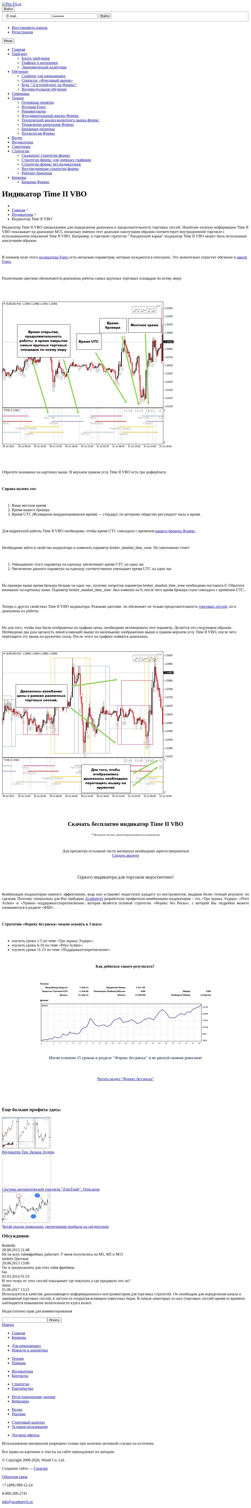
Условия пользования (30, 1427)
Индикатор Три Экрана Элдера (28, 1152)
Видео (17, 138)
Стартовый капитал (28, 1422)
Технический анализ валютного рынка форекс (60, 120)
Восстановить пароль (30, 28)
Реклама (18, 1414)
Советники (21, 146)
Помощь (19, 1363)
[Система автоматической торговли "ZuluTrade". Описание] (26, 1185)
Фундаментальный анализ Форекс (50, 116)
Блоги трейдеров (36, 58)
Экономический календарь (44, 67)
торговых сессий (213, 606)
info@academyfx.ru (17, 1502)
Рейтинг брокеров (37, 173)
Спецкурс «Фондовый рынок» (47, 80)
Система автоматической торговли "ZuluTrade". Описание (51, 1189)
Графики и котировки (40, 63)
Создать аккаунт (125, 855)
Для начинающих (26, 1346)
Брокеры (19, 177)
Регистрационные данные (33, 1397)
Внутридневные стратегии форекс (50, 169)
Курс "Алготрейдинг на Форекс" (49, 85)
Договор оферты (25, 1435)
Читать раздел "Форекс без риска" (125, 1079)
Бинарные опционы (38, 129)
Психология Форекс (38, 133)
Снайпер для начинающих (44, 76)
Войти (8, 9)
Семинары (20, 93)
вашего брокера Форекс (175, 531)
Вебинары (20, 1401)
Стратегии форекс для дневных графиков (56, 160)
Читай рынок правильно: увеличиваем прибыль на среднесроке (55, 1226)
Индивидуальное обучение (44, 89)
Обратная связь (14, 1477)
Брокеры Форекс (36, 182)
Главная (18, 49)
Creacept (41, 1468)
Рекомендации (34, 111)
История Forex (34, 107)
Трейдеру (19, 54)
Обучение (20, 71)
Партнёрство (22, 1388)
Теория (18, 98)
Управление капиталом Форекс (48, 124)
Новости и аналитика (30, 1350)
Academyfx (94, 899)
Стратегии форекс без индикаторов (51, 164)
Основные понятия (38, 102)
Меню (8, 41)
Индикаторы (22, 142)
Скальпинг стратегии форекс (46, 155)
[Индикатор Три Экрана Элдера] (26, 1147)
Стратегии (20, 151)
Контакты (20, 1376)
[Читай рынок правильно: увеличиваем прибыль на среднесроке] (26, 1222)
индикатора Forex (54, 257)
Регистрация (22, 32)
